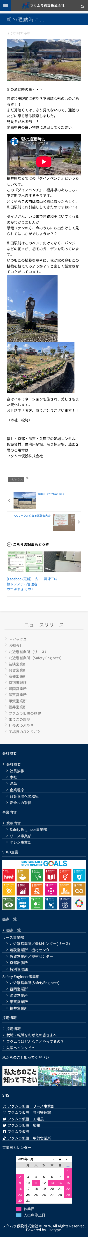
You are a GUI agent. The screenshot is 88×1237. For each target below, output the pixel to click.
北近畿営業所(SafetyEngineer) (34, 982)
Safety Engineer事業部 (28, 829)
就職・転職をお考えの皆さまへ (31, 1035)
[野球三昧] (62, 561)
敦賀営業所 (18, 670)
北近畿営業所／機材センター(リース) (40, 943)
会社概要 (13, 764)
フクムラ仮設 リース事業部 (31, 1106)
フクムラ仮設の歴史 (25, 713)
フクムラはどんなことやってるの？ (35, 1041)
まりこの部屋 (19, 719)
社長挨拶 (17, 770)
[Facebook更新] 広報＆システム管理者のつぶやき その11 (22, 584)
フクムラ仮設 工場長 (25, 1118)
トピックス (16, 479)
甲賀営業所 (18, 700)
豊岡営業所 (18, 688)
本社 (13, 777)
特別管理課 (18, 682)
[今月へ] (60, 1159)
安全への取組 (20, 802)
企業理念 (17, 789)
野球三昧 (51, 579)
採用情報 (13, 1028)
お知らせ (16, 645)
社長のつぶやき (21, 725)
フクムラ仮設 (18, 1131)
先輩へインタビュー (22, 1047)
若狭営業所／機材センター (31, 949)
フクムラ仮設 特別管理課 (29, 1112)
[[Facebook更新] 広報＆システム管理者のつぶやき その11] (25, 561)
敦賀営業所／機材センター (31, 956)
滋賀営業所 (18, 694)
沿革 (13, 783)
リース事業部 (20, 836)
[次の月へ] (68, 1159)
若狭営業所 (18, 664)
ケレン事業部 (20, 842)
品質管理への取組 (24, 796)
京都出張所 (18, 676)
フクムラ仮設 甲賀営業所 (29, 1137)
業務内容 (13, 823)
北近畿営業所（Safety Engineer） (36, 657)
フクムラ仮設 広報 (23, 1125)
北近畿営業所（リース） (28, 651)
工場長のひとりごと (25, 731)
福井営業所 (18, 706)
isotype (55, 1229)
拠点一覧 (13, 930)
